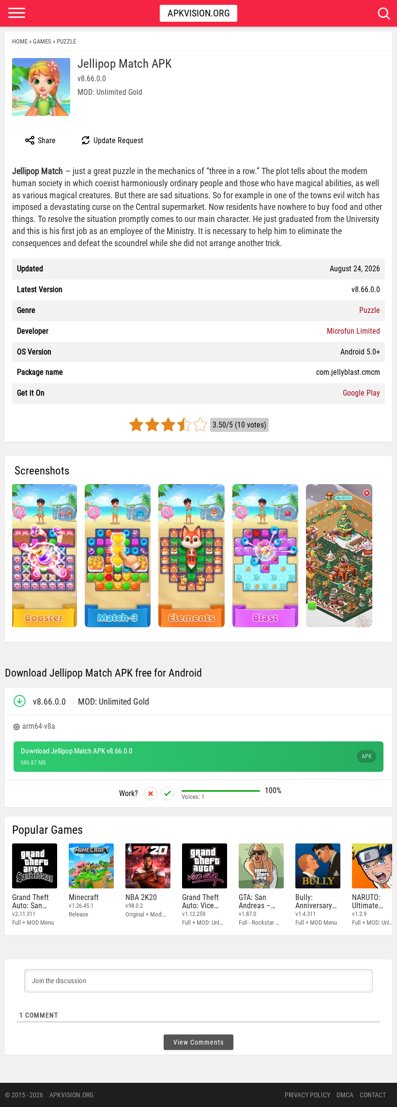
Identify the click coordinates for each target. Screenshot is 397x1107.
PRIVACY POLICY (307, 1095)
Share (46, 140)
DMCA (344, 1095)
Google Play (361, 393)
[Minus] (150, 793)
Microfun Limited (353, 331)
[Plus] (167, 793)
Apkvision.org (199, 13)
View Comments (198, 1042)
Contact (373, 1095)
